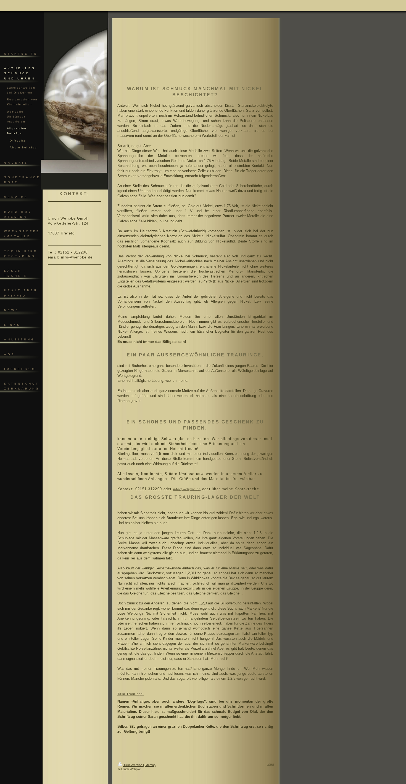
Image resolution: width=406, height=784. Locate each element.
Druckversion (133, 765)
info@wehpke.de (187, 489)
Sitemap (150, 765)
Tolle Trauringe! (130, 693)
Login (270, 764)
